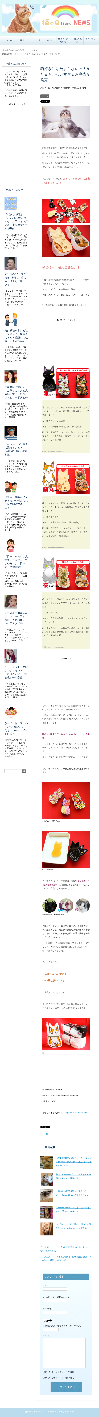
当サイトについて (63, 40)
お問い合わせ (77, 40)
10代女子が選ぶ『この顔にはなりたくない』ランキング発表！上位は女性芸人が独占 (16, 221)
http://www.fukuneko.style (56, 451)
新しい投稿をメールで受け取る (59, 1378)
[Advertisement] (66, 340)
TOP (13, 50)
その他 (49, 40)
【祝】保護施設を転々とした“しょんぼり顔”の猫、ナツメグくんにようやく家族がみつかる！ (74, 1162)
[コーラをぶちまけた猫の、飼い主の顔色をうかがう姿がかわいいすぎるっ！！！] (46, 1228)
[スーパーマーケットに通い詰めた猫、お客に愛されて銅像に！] (46, 1212)
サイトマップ (90, 40)
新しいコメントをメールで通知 (59, 1372)
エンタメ (36, 40)
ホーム (9, 40)
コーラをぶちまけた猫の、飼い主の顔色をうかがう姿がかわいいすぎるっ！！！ (73, 1228)
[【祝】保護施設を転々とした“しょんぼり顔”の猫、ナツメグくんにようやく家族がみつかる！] (46, 1162)
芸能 (22, 40)
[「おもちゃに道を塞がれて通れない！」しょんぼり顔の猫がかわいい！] (46, 1195)
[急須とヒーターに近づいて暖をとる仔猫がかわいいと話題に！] (46, 1179)
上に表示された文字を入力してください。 (62, 1326)
